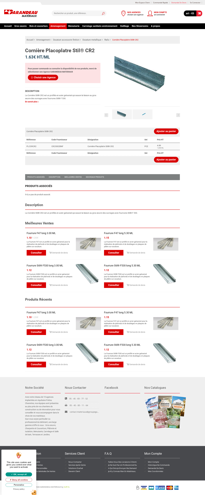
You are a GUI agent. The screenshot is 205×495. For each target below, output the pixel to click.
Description (54, 177)
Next (178, 115)
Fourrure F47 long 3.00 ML (41, 233)
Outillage (124, 26)
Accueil (8, 26)
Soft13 (66, 487)
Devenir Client (74, 471)
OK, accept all (20, 474)
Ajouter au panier (166, 131)
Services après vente (77, 465)
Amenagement (57, 26)
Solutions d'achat (75, 468)
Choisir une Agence (45, 77)
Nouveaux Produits (95, 177)
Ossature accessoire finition (66, 40)
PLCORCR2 (31, 146)
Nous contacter (75, 462)
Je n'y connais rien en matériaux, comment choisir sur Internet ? (135, 471)
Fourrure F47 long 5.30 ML (118, 233)
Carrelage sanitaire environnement (99, 26)
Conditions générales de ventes (42, 471)
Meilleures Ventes (73, 177)
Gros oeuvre (20, 26)
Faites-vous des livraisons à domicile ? (124, 462)
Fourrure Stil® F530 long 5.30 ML (122, 265)
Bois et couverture (38, 26)
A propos (155, 26)
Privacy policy (19, 489)
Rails (106, 40)
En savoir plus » (32, 102)
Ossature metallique (91, 40)
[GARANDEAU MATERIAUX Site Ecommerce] (21, 14)
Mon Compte (153, 462)
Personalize (19, 485)
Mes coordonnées (155, 471)
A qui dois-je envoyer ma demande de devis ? (127, 468)
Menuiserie (73, 26)
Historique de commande (159, 465)
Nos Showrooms (140, 26)
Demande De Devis (156, 468)
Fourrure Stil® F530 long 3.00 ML (45, 265)
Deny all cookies (20, 480)
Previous (106, 115)
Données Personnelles (38, 468)
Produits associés (36, 177)
